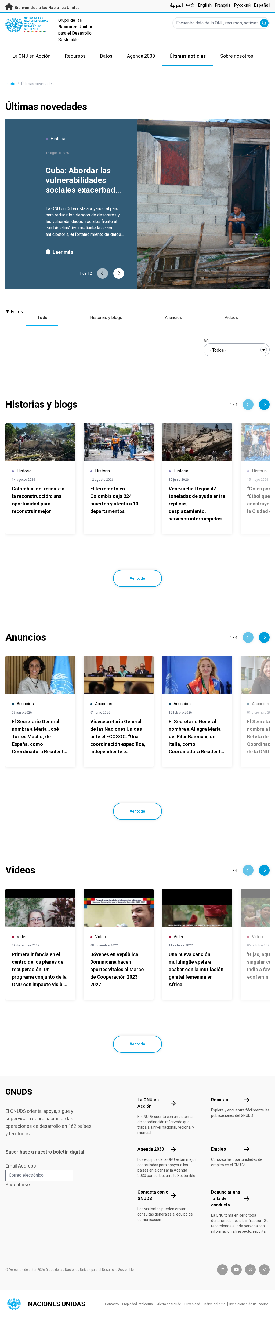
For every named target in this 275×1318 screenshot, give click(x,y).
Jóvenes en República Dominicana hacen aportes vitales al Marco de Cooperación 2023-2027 (117, 969)
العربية (176, 5)
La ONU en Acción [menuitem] (31, 56)
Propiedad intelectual (138, 1304)
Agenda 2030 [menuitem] (141, 56)
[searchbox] (236, 350)
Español (262, 5)
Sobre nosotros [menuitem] (236, 56)
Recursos (221, 1099)
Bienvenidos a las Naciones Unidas (47, 7)
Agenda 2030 (151, 1149)
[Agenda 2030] (173, 1149)
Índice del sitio (214, 1304)
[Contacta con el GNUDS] (173, 1195)
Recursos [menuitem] (75, 56)
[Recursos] (247, 1100)
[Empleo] (247, 1149)
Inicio (10, 84)
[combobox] (237, 349)
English (205, 5)
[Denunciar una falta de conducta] (247, 1198)
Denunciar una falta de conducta (225, 1198)
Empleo (218, 1149)
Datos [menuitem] (106, 56)
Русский (242, 5)
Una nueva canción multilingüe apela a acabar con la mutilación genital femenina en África (196, 969)
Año (207, 341)
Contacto (112, 1304)
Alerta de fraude (169, 1304)
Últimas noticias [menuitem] (187, 56)
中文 (190, 5)
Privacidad (192, 1304)
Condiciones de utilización (249, 1304)
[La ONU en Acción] (173, 1103)
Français (223, 5)
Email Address (20, 1166)
